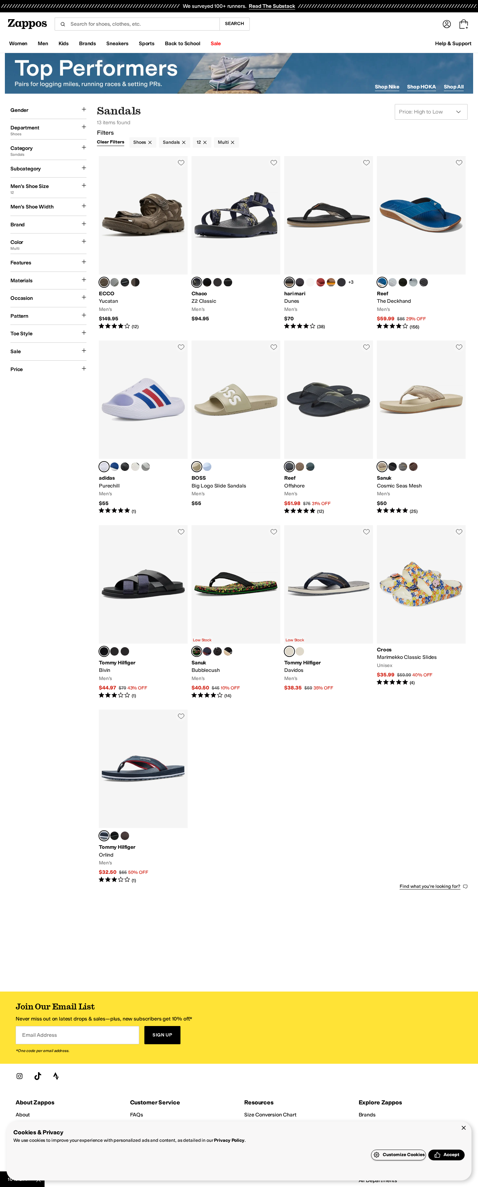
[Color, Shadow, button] (392, 466)
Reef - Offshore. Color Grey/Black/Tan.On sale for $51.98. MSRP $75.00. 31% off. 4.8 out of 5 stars (328, 427)
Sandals (171, 142)
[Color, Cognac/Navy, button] (300, 651)
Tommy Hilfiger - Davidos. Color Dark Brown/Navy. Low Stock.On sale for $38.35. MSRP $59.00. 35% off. (328, 612)
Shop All (454, 87)
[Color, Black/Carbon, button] (125, 466)
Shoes (139, 142)
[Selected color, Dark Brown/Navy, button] (289, 651)
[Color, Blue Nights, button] (413, 282)
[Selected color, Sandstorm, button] (197, 466)
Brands (367, 1115)
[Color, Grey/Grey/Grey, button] (145, 466)
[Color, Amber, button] (320, 282)
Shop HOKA (421, 87)
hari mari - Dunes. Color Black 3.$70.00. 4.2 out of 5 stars (328, 243)
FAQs (136, 1115)
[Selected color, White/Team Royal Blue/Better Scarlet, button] (104, 466)
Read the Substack (272, 6)
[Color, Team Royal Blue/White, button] (114, 466)
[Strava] (56, 1076)
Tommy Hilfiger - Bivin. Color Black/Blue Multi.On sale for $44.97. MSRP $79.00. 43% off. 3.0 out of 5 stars (143, 612)
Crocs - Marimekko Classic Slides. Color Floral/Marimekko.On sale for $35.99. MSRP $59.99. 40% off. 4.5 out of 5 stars (421, 612)
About (23, 1115)
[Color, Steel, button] (114, 282)
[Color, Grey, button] (392, 282)
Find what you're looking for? (430, 886)
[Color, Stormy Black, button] (423, 282)
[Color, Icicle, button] (207, 466)
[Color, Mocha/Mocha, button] (135, 282)
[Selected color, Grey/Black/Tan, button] (289, 466)
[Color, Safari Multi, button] (228, 651)
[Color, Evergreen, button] (341, 282)
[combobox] (137, 24)
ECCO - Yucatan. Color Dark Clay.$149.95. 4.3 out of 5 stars (143, 243)
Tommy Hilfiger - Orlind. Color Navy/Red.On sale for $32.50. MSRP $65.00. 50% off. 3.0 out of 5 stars (143, 797)
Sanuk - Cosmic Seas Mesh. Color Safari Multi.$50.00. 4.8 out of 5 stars (421, 427)
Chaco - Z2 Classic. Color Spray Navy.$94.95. (236, 243)
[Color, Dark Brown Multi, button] (125, 651)
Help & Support (453, 43)
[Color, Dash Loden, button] (217, 282)
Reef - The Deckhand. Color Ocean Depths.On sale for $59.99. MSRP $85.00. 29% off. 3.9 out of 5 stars (421, 243)
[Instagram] (19, 1076)
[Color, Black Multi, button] (217, 651)
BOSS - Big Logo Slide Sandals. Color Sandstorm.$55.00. (236, 427)
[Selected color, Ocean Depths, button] (382, 282)
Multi (223, 142)
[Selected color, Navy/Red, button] (104, 836)
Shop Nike (387, 87)
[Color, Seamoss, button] (310, 466)
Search (234, 23)
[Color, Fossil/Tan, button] (300, 466)
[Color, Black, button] (228, 282)
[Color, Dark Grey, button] (403, 466)
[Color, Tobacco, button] (331, 282)
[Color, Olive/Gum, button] (403, 282)
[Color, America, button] (207, 651)
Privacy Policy (229, 1140)
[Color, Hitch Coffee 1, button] (207, 282)
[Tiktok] (38, 1076)
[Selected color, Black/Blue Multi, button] (104, 651)
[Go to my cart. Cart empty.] (463, 24)
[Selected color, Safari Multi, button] (382, 466)
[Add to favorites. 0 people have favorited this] (181, 162)
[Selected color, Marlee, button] (197, 651)
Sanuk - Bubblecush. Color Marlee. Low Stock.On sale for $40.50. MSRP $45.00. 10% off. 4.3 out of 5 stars (236, 612)
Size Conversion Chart (270, 1115)
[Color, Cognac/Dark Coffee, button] (125, 836)
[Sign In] (447, 24)
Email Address (39, 1035)
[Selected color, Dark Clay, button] (104, 282)
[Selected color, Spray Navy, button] (197, 282)
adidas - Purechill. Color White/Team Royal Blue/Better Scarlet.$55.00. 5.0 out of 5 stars (143, 427)
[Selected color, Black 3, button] (289, 282)
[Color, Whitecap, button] (310, 282)
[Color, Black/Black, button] (125, 282)
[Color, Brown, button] (413, 466)
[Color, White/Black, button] (135, 466)
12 (199, 142)
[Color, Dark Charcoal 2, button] (300, 282)
